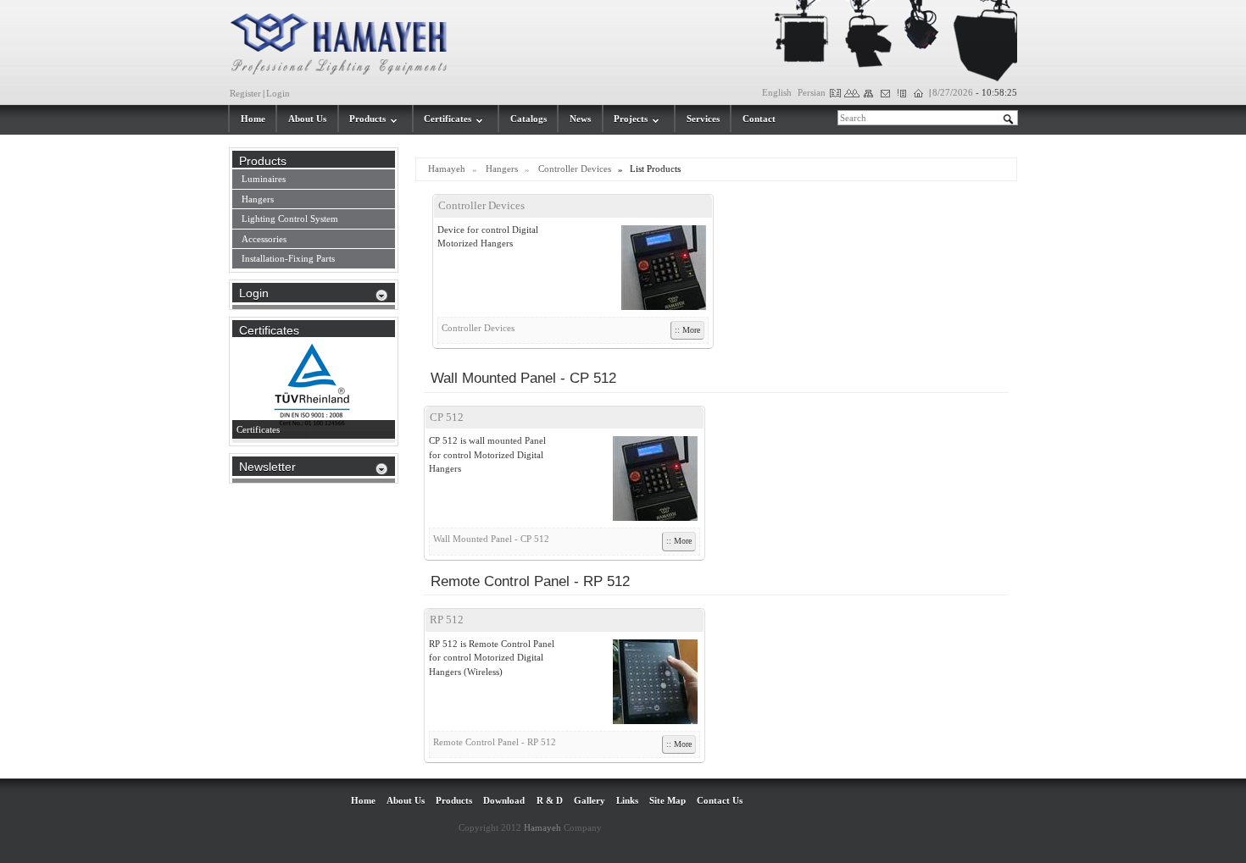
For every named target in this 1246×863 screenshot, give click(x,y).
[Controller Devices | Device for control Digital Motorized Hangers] (655, 267)
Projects (631, 118)
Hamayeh (446, 168)
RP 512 (447, 619)
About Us (307, 118)
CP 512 (447, 417)
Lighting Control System (290, 218)
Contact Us (720, 800)
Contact (759, 118)
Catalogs (528, 118)
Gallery (589, 800)
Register (245, 93)
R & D (550, 800)
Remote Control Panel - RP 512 (494, 742)
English (777, 92)
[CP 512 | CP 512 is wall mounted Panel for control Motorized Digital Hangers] (647, 478)
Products (367, 118)
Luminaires (264, 179)
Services (703, 118)
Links (627, 800)
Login (278, 93)
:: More (687, 330)
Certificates (447, 118)
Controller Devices (574, 168)
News (580, 118)
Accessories (264, 239)
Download (504, 800)
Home (253, 118)
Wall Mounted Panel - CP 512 (491, 539)
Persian (812, 92)
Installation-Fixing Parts (288, 258)
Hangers (502, 168)
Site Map (667, 800)
